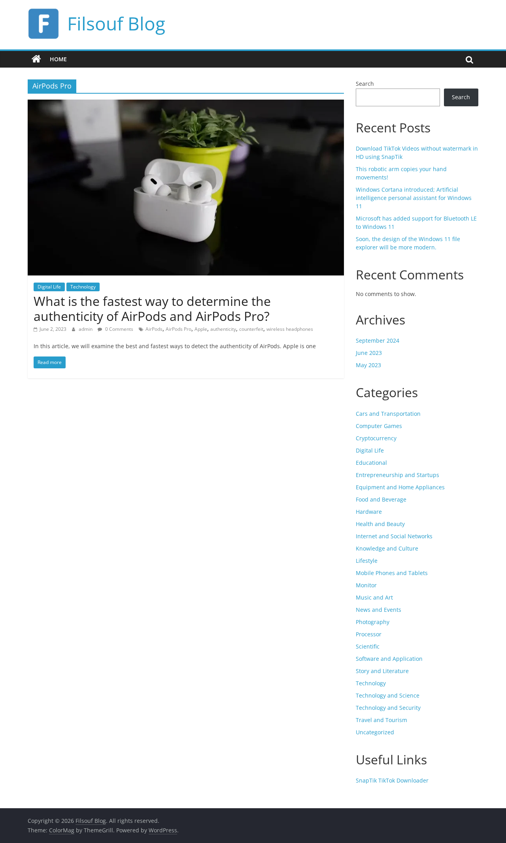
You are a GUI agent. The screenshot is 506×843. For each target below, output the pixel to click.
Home (58, 59)
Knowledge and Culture (387, 548)
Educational (371, 462)
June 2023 (369, 352)
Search (365, 83)
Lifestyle (367, 560)
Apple (200, 329)
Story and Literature (382, 671)
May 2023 (368, 365)
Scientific (368, 646)
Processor (368, 634)
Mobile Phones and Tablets (392, 573)
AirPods (153, 329)
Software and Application (389, 658)
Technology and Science (387, 695)
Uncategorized (375, 732)
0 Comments (118, 329)
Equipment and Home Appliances (400, 487)
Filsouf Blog (116, 23)
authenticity (223, 329)
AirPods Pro (178, 329)
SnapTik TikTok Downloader (392, 780)
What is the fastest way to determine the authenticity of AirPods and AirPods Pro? (152, 308)
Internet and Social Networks (394, 536)
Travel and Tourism (381, 720)
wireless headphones (289, 329)
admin (86, 329)
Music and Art (374, 597)
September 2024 (377, 340)
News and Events (378, 609)
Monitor (366, 585)
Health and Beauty (380, 524)
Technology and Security (388, 707)
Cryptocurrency (376, 438)
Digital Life (49, 286)
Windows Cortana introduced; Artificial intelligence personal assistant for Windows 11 (414, 198)
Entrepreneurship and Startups (397, 475)
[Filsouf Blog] (36, 59)
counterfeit (251, 329)
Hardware (369, 511)
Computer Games (379, 426)
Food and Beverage (381, 499)
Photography (372, 622)
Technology (83, 286)
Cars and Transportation (388, 413)
